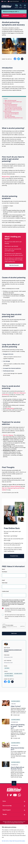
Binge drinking (6, 176)
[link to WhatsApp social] (19, 795)
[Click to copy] (12, 682)
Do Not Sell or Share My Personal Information (13, 841)
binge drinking (10, 408)
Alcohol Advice (9, 673)
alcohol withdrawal (16, 486)
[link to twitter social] (11, 795)
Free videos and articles (10, 116)
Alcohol (7, 668)
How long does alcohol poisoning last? (13, 107)
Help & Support (14, 810)
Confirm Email (5, 591)
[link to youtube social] (15, 795)
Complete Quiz (14, 556)
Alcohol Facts (18, 673)
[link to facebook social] (7, 795)
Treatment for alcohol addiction (12, 113)
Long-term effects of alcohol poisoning (13, 108)
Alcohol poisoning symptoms (11, 104)
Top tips (14, 815)
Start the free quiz (14, 265)
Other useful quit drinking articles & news (14, 117)
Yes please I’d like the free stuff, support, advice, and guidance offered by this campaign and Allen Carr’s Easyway (15, 610)
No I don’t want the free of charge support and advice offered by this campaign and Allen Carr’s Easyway (15, 616)
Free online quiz (8, 115)
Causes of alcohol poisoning (11, 105)
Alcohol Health (9, 675)
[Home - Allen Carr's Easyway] (6, 6)
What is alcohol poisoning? (10, 100)
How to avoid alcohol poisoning (12, 112)
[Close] (26, 826)
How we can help (14, 806)
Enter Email (4, 582)
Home (14, 801)
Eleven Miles (21, 822)
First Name (4, 571)
